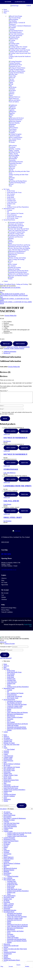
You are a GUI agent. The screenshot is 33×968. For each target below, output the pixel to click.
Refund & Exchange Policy (11, 780)
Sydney (6, 793)
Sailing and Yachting (22, 284)
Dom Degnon (7, 504)
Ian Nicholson (7, 521)
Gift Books (7, 850)
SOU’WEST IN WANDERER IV (15, 438)
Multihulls (6, 871)
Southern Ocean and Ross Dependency (18, 686)
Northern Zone (11, 678)
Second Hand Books (9, 699)
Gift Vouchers (7, 854)
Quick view (24, 431)
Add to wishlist (20, 343)
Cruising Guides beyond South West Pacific (19, 833)
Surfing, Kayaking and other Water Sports (15, 949)
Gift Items (6, 852)
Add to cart (6, 343)
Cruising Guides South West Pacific (17, 836)
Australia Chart (8, 741)
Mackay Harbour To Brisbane (12, 764)
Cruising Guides (8, 757)
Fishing (9, 709)
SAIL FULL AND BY (11, 501)
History (9, 711)
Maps (5, 866)
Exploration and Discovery (14, 707)
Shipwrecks (7, 944)
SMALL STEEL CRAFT (13, 517)
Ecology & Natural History (11, 841)
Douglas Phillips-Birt (10, 315)
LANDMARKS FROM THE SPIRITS (17, 486)
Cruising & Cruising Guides (15, 706)
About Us (6, 665)
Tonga (9, 685)
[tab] (18, 351)
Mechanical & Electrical (10, 868)
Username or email (6, 646)
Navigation (10, 719)
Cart (5, 746)
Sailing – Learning (9, 903)
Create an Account (9, 643)
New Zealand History (10, 895)
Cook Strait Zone (12, 682)
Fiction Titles (7, 842)
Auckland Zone (11, 680)
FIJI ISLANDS (8, 759)
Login (4, 655)
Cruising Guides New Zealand (15, 834)
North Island (10, 675)
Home (1, 284)
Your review (4, 391)
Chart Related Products (10, 825)
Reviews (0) (7, 353)
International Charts (9, 688)
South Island (10, 677)
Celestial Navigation (12, 876)
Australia (9, 690)
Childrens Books (8, 828)
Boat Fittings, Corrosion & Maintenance (15, 818)
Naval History (7, 873)
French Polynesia (12, 694)
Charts (5, 747)
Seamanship (7, 908)
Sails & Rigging (8, 907)
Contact (6, 732)
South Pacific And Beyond (14, 696)
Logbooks (6, 862)
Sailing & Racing (8, 905)
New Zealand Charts (9, 879)
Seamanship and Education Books (16, 727)
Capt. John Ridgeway (10, 472)
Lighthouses (7, 860)
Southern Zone (11, 683)
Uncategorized (8, 953)
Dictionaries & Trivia (9, 839)
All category (7, 812)
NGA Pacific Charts (12, 698)
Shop (2, 966)
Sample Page (7, 781)
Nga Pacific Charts (9, 897)
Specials (6, 947)
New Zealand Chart (9, 768)
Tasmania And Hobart (10, 794)
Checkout (6, 751)
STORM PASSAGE (11, 469)
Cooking (6, 829)
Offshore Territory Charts (11, 775)
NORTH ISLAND (12, 884)
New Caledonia (8, 878)
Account (11, 966)
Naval (8, 720)
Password (3, 650)
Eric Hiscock (7, 441)
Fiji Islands (7, 844)
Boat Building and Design (14, 703)
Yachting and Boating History (12, 960)
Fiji (8, 691)
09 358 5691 (6, 554)
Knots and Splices (9, 858)
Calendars (6, 821)
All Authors (7, 738)
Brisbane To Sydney (9, 743)
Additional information (10, 351)
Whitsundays (7, 799)
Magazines (7, 865)
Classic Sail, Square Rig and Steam (17, 704)
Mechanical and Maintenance (15, 714)
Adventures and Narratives (14, 701)
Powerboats (7, 902)
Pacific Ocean (11, 670)
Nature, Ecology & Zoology (15, 717)
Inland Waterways (9, 857)
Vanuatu (6, 955)
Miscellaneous (11, 715)
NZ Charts (6, 669)
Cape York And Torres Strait (11, 744)
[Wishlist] (26, 964)
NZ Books (6, 900)
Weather (9, 730)
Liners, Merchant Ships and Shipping (17, 712)
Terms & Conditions (9, 796)
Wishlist (27, 966)
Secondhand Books (9, 284)
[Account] (9, 964)
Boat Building (7, 816)
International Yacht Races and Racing (17, 723)
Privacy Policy (8, 778)
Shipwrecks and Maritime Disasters (17, 728)
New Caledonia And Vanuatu (15, 693)
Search (22, 805)
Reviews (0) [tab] (5, 372)
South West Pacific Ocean (14, 672)
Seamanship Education (10, 910)
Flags (5, 849)
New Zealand (11, 674)
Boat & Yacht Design (9, 815)
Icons (5, 762)
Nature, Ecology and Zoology (15, 931)
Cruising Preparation (9, 837)
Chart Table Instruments (10, 826)
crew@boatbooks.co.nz (8, 570)
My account (7, 765)
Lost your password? (6, 658)
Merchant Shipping (9, 870)
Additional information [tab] (10, 357)
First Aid (6, 845)
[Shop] (1, 964)
